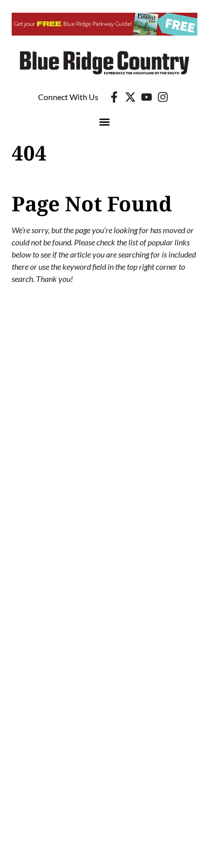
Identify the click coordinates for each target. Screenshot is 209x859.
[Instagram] (163, 97)
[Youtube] (146, 97)
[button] (104, 122)
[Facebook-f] (114, 97)
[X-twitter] (130, 97)
